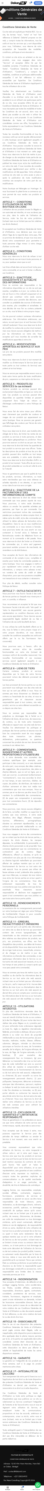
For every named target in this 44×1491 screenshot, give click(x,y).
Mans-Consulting (13, 1480)
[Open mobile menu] (3, 3)
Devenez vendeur (38, 3)
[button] (38, 1485)
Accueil (10, 18)
